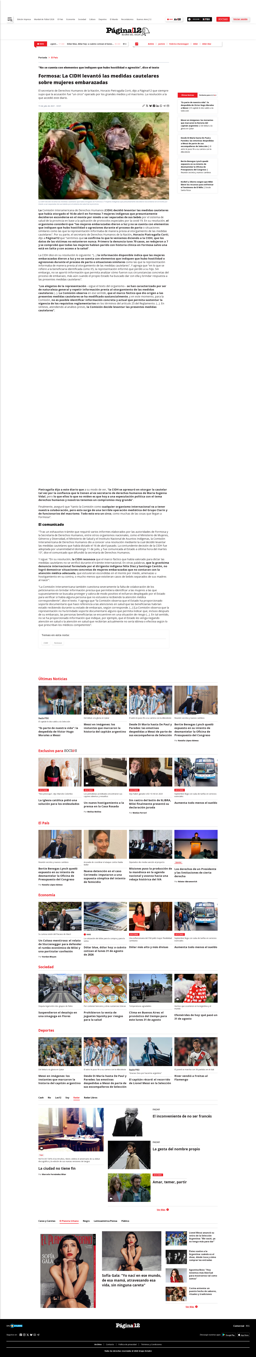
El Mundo (114, 19)
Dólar (195, 44)
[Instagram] (24, 1335)
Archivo (98, 1344)
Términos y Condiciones (151, 1344)
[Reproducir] (189, 19)
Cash (41, 1097)
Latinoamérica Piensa (105, 1220)
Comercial (238, 1325)
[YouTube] (34, 1335)
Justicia (161, 44)
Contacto (110, 1344)
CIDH (46, 643)
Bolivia (151, 44)
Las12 (58, 1097)
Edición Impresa (24, 19)
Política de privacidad (127, 1344)
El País (60, 19)
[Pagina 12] (128, 32)
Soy (67, 1097)
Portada (42, 57)
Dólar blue (206, 44)
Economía (70, 19)
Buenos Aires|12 (144, 19)
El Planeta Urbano (69, 1220)
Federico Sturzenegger (179, 44)
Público (125, 1220)
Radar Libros (90, 1097)
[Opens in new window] (229, 1335)
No (49, 1097)
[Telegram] (38, 1335)
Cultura (92, 19)
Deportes (103, 19)
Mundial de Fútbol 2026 (44, 19)
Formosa (58, 643)
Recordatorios (127, 19)
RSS (248, 1325)
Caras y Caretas (46, 1220)
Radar (76, 1097)
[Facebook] (21, 1335)
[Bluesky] (31, 1335)
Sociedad (82, 19)
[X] (28, 1335)
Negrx (86, 1220)
